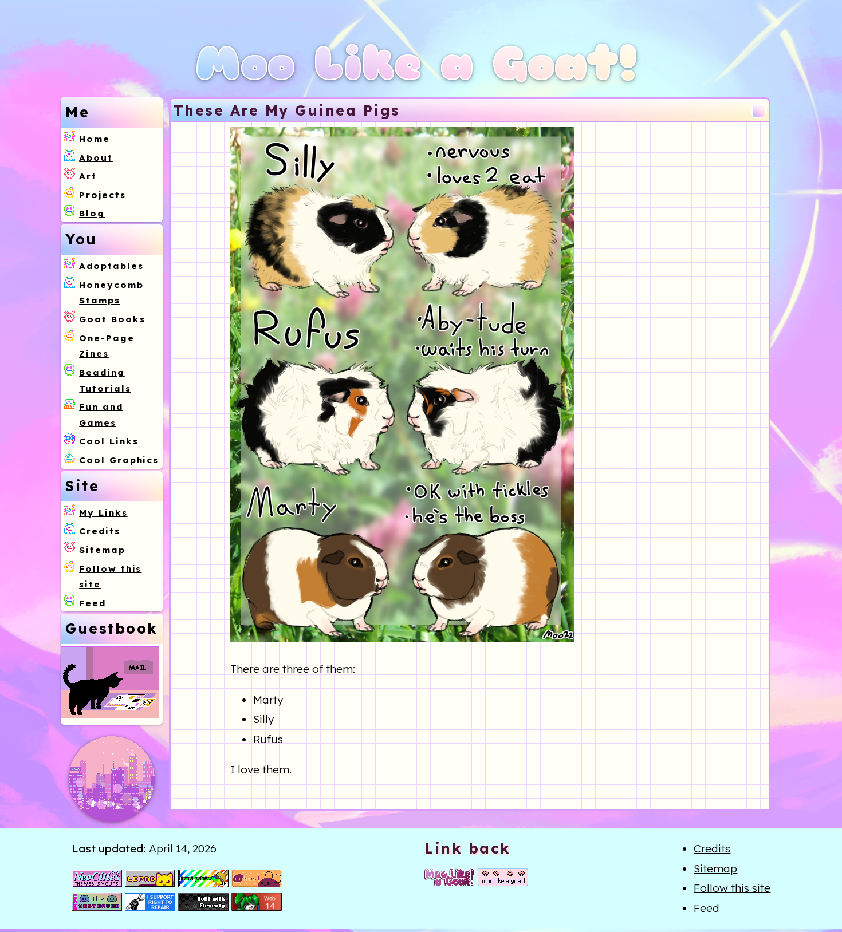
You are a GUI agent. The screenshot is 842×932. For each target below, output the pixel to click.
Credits (99, 531)
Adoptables (111, 265)
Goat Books (112, 319)
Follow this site (732, 888)
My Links (103, 512)
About (96, 157)
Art (88, 176)
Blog (92, 213)
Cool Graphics (119, 460)
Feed (92, 603)
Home (94, 138)
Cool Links (108, 441)
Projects (102, 194)
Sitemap (102, 549)
